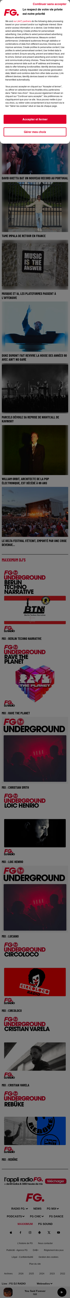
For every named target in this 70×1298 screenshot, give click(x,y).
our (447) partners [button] (22, 21)
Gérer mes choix (35, 132)
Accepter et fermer (35, 119)
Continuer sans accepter (49, 4)
